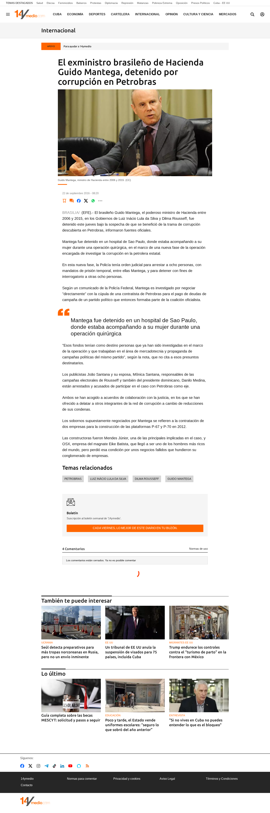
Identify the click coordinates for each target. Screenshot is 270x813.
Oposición (182, 2)
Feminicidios (65, 2)
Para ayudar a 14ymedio (77, 46)
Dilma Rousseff (147, 478)
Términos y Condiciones (222, 778)
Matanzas (142, 2)
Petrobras (73, 478)
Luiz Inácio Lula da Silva (108, 478)
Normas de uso (198, 548)
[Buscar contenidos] (252, 14)
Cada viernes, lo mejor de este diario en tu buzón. (135, 528)
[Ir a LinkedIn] (63, 766)
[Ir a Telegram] (47, 766)
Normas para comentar (82, 778)
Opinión (171, 14)
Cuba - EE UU (221, 2)
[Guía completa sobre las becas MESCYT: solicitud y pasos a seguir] (71, 695)
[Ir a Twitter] (31, 766)
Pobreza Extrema (162, 2)
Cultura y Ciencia (198, 14)
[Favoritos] (64, 200)
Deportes (97, 14)
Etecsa (51, 2)
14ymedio (27, 778)
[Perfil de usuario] (262, 14)
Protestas (95, 2)
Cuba (57, 14)
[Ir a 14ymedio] (31, 14)
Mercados (227, 14)
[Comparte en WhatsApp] (93, 200)
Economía (75, 14)
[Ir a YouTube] (71, 766)
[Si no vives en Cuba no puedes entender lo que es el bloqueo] (199, 695)
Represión (127, 2)
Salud (39, 2)
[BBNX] (35, 801)
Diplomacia (111, 2)
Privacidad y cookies (126, 778)
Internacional (147, 14)
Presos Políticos (200, 2)
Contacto (27, 785)
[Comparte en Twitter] (86, 200)
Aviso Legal (167, 778)
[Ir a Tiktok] (55, 766)
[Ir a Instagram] (39, 766)
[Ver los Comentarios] (71, 200)
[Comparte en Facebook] (78, 200)
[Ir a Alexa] (79, 766)
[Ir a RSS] (88, 766)
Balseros (81, 2)
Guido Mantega (179, 478)
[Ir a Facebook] (23, 766)
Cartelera (120, 14)
